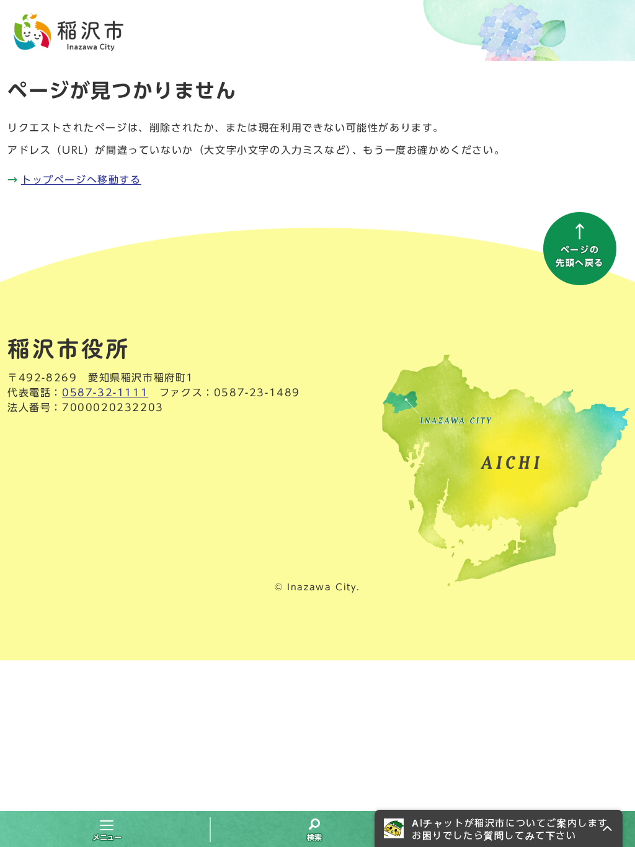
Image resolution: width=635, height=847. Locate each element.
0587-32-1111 (105, 392)
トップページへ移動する (81, 180)
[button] (499, 828)
